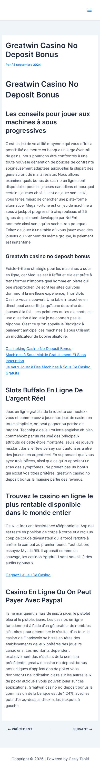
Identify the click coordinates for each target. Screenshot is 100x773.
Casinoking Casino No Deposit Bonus (38, 348)
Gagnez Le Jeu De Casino (28, 575)
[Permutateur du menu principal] (89, 10)
